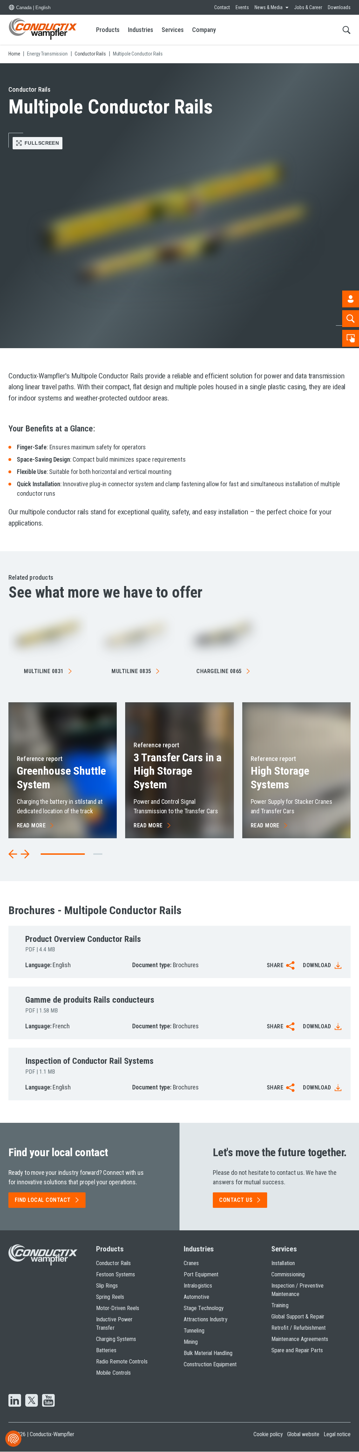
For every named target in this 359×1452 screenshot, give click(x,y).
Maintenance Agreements (299, 1339)
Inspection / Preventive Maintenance (297, 1289)
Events (242, 7)
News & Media (269, 7)
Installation (283, 1263)
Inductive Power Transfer (114, 1323)
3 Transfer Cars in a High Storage (178, 771)
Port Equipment (201, 1274)
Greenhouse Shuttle (61, 777)
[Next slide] (24, 854)
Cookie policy (268, 1434)
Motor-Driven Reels (117, 1308)
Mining (191, 1342)
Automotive (196, 1297)
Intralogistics (198, 1285)
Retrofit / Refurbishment (298, 1327)
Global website (303, 1434)
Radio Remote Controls (122, 1361)
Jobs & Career (308, 7)
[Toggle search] (347, 30)
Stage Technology (204, 1308)
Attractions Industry (206, 1319)
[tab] (97, 854)
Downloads (339, 7)
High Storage (280, 777)
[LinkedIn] (14, 1401)
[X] (31, 1401)
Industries (140, 29)
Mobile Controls (113, 1372)
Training (280, 1305)
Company (204, 29)
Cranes (191, 1263)
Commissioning (288, 1274)
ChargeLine (219, 671)
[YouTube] (48, 1401)
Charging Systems (116, 1339)
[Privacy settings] (13, 1439)
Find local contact (43, 1200)
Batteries (106, 1350)
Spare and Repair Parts (297, 1350)
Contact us (235, 1200)
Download (317, 965)
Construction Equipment (210, 1364)
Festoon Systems (115, 1274)
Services (173, 29)
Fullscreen (42, 143)
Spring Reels (110, 1297)
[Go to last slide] (13, 854)
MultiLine (44, 671)
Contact (222, 7)
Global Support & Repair (297, 1316)
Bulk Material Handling (208, 1353)
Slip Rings (107, 1285)
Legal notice (337, 1434)
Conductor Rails (113, 1263)
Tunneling (194, 1330)
